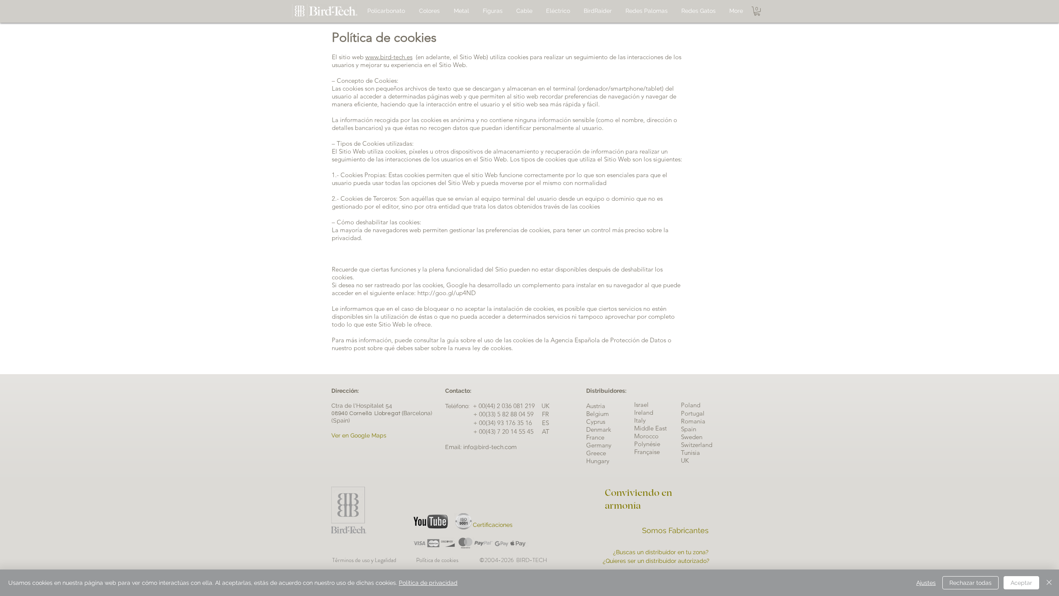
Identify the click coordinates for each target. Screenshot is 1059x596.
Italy (640, 420)
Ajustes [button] (926, 582)
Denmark (598, 429)
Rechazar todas (970, 582)
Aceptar (1021, 582)
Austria (595, 406)
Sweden (691, 437)
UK (685, 460)
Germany (598, 445)
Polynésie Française (647, 448)
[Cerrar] (1049, 582)
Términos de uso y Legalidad (365, 560)
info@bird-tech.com (490, 447)
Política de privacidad (428, 582)
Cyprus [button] (595, 421)
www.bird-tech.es (388, 57)
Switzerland (696, 445)
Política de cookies (447, 560)
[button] (757, 11)
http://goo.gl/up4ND (446, 293)
